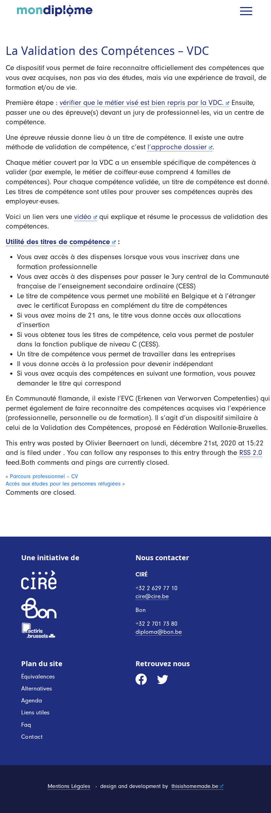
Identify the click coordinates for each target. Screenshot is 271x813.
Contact (32, 736)
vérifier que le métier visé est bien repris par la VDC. (142, 102)
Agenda (31, 700)
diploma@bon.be (159, 631)
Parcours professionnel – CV (44, 476)
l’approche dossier (177, 147)
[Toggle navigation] (247, 12)
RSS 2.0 (250, 452)
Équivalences (38, 676)
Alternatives (36, 688)
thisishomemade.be (194, 786)
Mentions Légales (69, 786)
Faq (26, 724)
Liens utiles (35, 712)
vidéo (82, 216)
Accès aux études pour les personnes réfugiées (63, 484)
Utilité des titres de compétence (58, 241)
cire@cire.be (152, 596)
